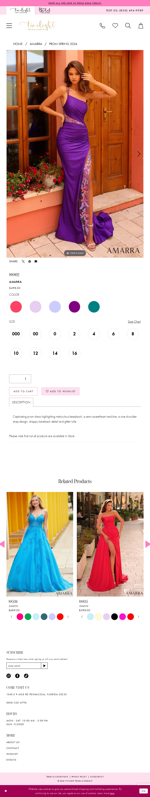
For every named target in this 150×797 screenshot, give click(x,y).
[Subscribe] (44, 666)
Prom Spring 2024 (63, 44)
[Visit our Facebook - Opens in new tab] (17, 676)
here (112, 793)
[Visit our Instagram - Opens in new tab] (8, 676)
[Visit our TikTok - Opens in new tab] (26, 676)
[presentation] (39, 544)
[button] (9, 25)
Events (11, 759)
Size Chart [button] (134, 321)
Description (21, 402)
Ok (144, 791)
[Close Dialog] (5, 791)
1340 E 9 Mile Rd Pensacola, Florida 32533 (36, 694)
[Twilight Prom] (20, 10)
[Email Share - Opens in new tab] (36, 261)
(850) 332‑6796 (16, 702)
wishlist (12, 754)
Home (18, 44)
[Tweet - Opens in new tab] (23, 261)
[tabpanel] (75, 154)
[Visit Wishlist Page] (115, 25)
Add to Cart (24, 391)
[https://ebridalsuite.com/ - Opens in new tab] (44, 10)
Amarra (36, 44)
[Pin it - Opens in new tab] (29, 261)
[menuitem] (20, 10)
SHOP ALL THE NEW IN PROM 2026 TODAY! (75, 3)
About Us (13, 742)
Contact (12, 748)
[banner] (37, 25)
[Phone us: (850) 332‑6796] (102, 25)
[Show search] (128, 25)
